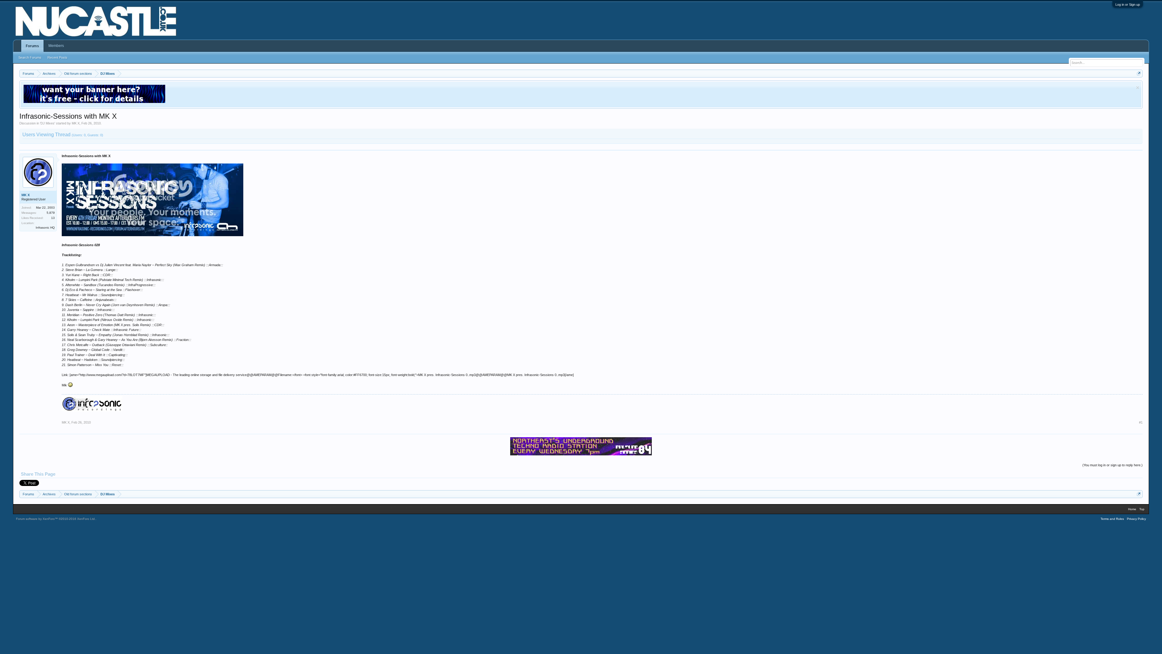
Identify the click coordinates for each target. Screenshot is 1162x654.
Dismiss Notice (1137, 87)
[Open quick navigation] (1139, 73)
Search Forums (29, 57)
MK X (76, 123)
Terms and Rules (1112, 518)
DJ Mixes (47, 123)
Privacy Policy (1136, 518)
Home (1132, 509)
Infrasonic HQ (45, 227)
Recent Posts (57, 57)
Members (56, 46)
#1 (1141, 422)
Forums (32, 46)
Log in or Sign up (1127, 4)
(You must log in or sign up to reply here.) (1112, 465)
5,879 (51, 212)
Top (1141, 509)
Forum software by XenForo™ (56, 518)
